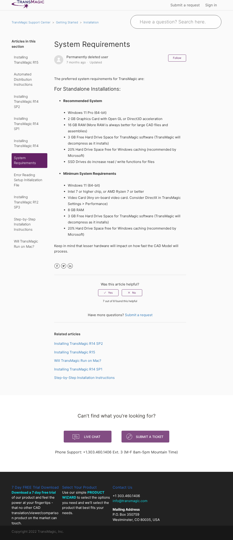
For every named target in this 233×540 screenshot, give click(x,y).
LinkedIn (70, 266)
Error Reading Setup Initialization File (28, 180)
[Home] (28, 7)
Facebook (57, 266)
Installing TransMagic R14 (26, 143)
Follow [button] (177, 58)
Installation (91, 22)
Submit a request (185, 5)
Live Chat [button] (92, 437)
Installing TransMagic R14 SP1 (26, 123)
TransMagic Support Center (31, 22)
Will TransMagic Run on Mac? (26, 244)
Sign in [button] (211, 5)
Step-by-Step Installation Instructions (24, 224)
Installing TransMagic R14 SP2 (26, 101)
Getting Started (67, 22)
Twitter (63, 266)
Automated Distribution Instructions (23, 79)
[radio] (108, 292)
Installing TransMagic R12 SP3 (26, 202)
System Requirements (25, 160)
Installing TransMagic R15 (26, 60)
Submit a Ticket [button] (149, 437)
